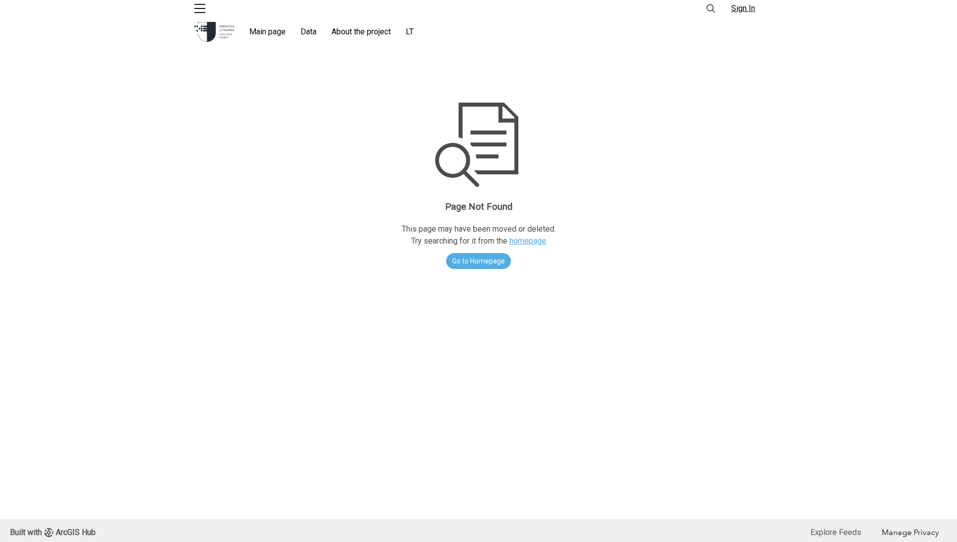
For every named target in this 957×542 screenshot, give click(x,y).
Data (309, 31)
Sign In (743, 8)
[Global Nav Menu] (199, 8)
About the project (361, 31)
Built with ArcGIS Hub (53, 532)
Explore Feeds (835, 532)
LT (410, 31)
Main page (267, 31)
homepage (527, 241)
